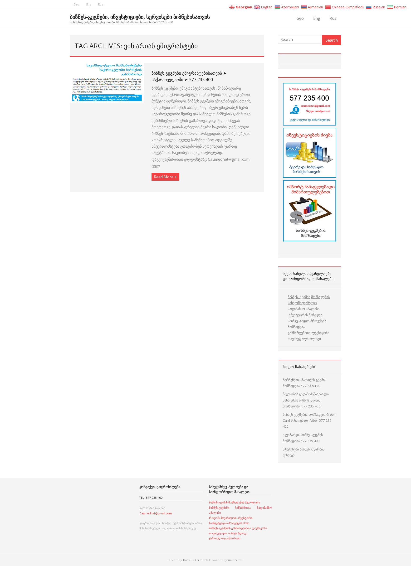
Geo (76, 4)
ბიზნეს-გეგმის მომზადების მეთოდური (234, 502)
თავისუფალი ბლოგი (304, 338)
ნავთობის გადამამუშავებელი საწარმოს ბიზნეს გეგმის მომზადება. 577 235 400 (306, 400)
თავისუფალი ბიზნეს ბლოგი (228, 533)
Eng (88, 4)
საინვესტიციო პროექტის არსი (229, 523)
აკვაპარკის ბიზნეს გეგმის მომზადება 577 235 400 (303, 437)
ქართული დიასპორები (224, 538)
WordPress (234, 560)
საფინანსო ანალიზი (303, 308)
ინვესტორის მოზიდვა (305, 315)
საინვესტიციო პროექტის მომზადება (307, 324)
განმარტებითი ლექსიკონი (308, 332)
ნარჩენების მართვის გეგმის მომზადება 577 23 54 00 (304, 382)
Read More (163, 176)
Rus (100, 4)
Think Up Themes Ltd (196, 560)
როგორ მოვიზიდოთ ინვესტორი (231, 518)
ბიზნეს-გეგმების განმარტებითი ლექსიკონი (238, 528)
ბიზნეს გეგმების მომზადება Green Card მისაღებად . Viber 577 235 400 (309, 420)
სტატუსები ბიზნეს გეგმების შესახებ (303, 452)
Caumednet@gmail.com (155, 513)
